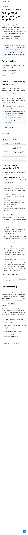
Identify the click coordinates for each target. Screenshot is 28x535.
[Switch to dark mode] (25, 2)
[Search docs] (22, 2)
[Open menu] (3, 2)
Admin (3, 9)
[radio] (11, 343)
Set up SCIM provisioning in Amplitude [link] (14, 9)
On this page (6, 6)
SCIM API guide (20, 47)
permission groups (9, 67)
